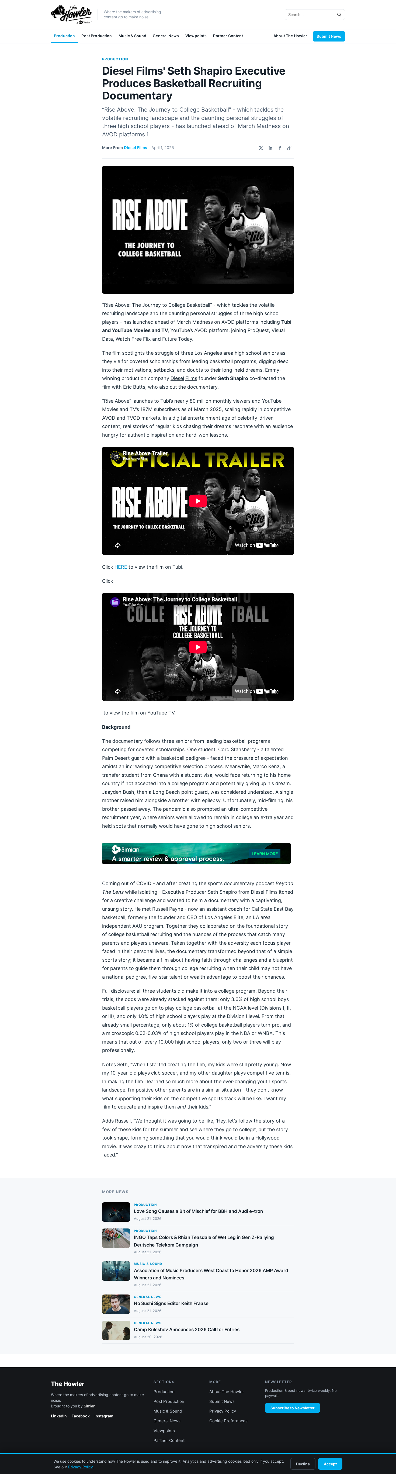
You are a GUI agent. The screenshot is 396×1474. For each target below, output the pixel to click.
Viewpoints (196, 35)
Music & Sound (133, 35)
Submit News (329, 36)
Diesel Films (135, 147)
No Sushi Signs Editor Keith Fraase (171, 1303)
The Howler (67, 1383)
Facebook (81, 1416)
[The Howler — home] (71, 14)
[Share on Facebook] (279, 148)
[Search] (339, 14)
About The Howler (290, 35)
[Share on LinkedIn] (270, 148)
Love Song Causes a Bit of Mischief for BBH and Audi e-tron (198, 1211)
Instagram (104, 1416)
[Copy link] (289, 148)
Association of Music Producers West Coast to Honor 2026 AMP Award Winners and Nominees (211, 1274)
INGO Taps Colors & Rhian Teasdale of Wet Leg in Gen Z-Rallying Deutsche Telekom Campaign (204, 1241)
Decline (303, 1464)
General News (166, 35)
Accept (330, 1464)
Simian (89, 1406)
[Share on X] (261, 148)
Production (64, 35)
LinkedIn (59, 1416)
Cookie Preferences (228, 1420)
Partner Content (228, 35)
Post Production (96, 35)
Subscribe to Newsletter (292, 1408)
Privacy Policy (222, 1411)
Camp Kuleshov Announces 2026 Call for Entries (186, 1329)
